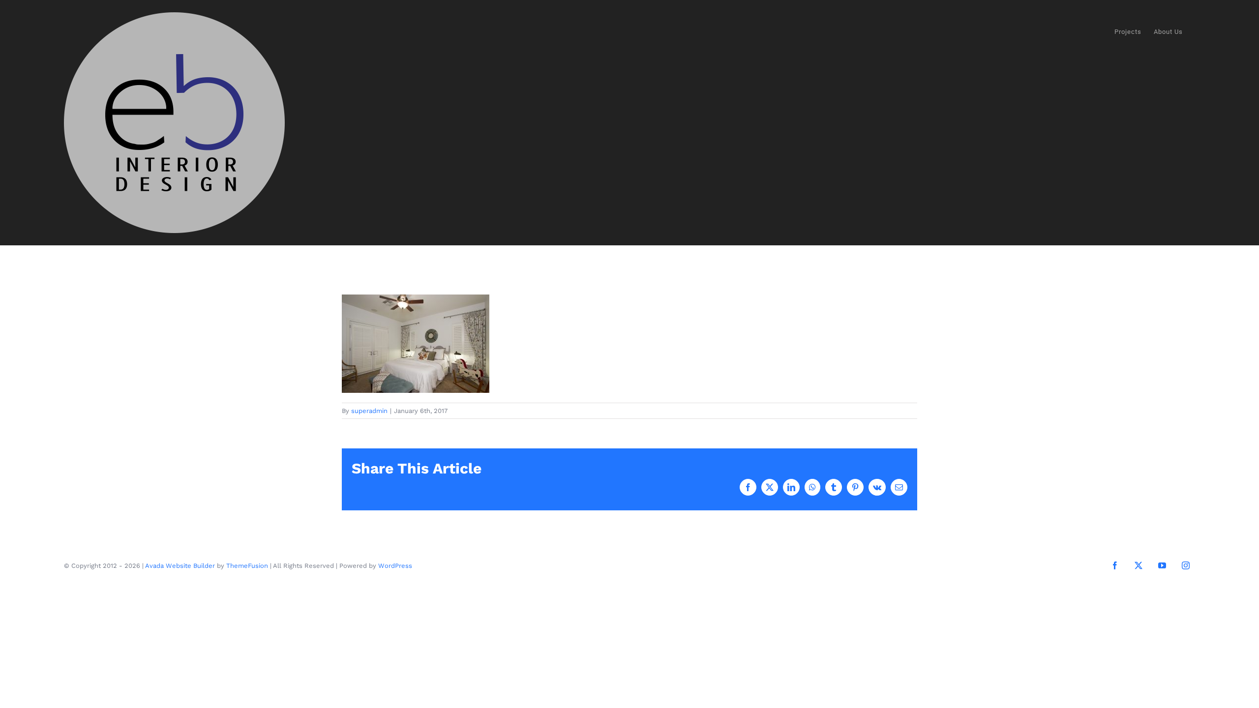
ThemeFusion (247, 565)
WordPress (395, 565)
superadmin (369, 410)
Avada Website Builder (180, 565)
